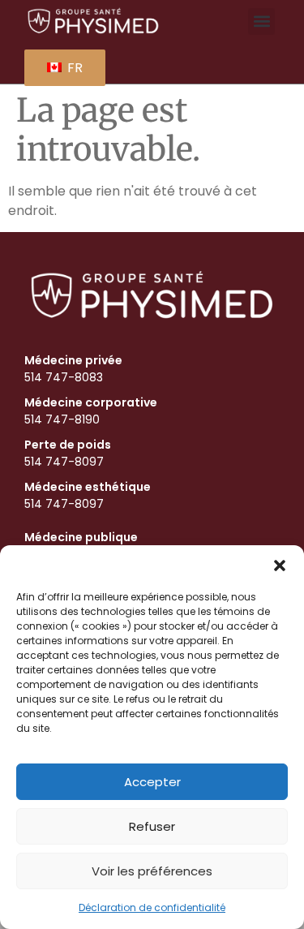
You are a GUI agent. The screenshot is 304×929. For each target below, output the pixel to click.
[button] (280, 565)
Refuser (152, 826)
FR (73, 67)
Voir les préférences (152, 871)
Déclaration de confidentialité (152, 907)
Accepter (152, 781)
